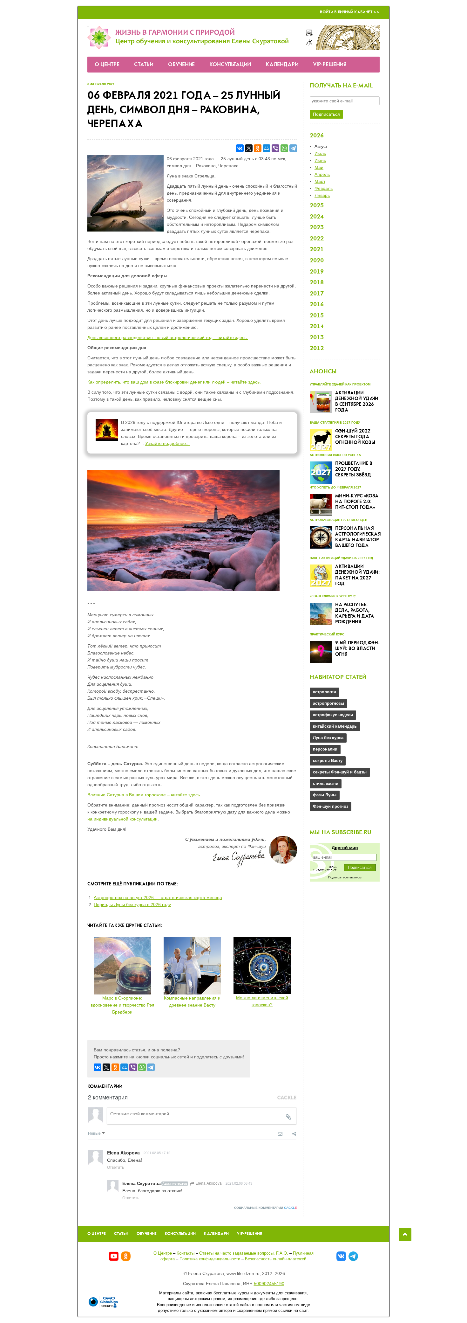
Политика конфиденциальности (209, 1259)
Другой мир (345, 847)
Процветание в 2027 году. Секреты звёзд (353, 469)
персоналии (325, 749)
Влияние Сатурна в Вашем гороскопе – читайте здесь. (144, 794)
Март (320, 181)
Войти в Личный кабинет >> (350, 12)
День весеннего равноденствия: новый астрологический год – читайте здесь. (167, 337)
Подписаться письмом (345, 877)
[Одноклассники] (257, 148)
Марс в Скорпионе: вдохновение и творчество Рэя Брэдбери (122, 1005)
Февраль (324, 188)
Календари (282, 64)
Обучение (181, 64)
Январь (322, 195)
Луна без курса (328, 737)
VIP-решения (330, 64)
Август (321, 146)
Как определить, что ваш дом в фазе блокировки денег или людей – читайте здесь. (174, 381)
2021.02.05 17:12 (157, 1152)
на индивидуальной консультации (122, 818)
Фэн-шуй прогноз (330, 806)
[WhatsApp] (284, 148)
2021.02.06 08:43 (239, 1183)
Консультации (230, 64)
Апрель (322, 174)
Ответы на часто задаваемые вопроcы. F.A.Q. (243, 1253)
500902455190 (269, 1283)
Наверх (405, 1234)
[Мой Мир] (266, 148)
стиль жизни (325, 783)
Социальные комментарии (265, 1207)
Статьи (143, 64)
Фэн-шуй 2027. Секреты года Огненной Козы (355, 437)
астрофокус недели (333, 714)
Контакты (185, 1253)
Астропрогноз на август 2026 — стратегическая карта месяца (158, 897)
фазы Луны (324, 795)
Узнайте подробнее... (167, 443)
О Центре (107, 64)
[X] (249, 148)
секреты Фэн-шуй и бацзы (340, 772)
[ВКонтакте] (240, 148)
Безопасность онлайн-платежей (275, 1259)
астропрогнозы (328, 703)
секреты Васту (327, 760)
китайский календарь (335, 726)
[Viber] (275, 148)
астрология (324, 691)
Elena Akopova (208, 1183)
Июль (320, 153)
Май (319, 167)
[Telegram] (293, 148)
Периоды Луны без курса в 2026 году (132, 904)
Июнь (320, 160)
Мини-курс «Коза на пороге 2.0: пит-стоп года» (356, 502)
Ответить (115, 1167)
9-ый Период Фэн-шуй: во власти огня (357, 649)
